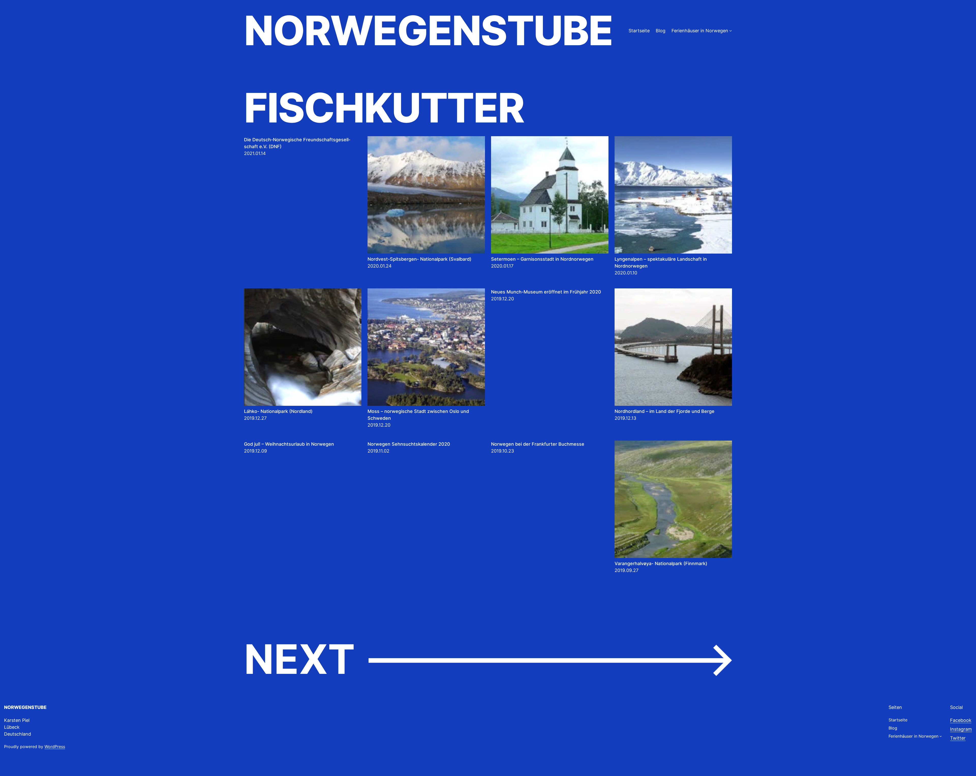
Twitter (958, 738)
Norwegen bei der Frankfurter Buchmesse (537, 444)
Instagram (961, 729)
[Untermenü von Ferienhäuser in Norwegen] (730, 30)
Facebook (960, 720)
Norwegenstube (428, 30)
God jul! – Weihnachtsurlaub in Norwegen (289, 444)
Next (488, 659)
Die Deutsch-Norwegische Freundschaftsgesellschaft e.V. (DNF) (297, 143)
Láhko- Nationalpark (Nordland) (278, 411)
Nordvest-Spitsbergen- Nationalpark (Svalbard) (419, 259)
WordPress (54, 746)
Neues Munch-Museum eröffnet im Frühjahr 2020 (546, 291)
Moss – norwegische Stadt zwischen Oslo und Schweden (418, 415)
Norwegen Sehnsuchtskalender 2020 (409, 444)
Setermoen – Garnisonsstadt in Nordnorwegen (542, 259)
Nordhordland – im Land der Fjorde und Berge (664, 411)
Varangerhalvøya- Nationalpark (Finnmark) (661, 563)
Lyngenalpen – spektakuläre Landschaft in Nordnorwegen (661, 262)
